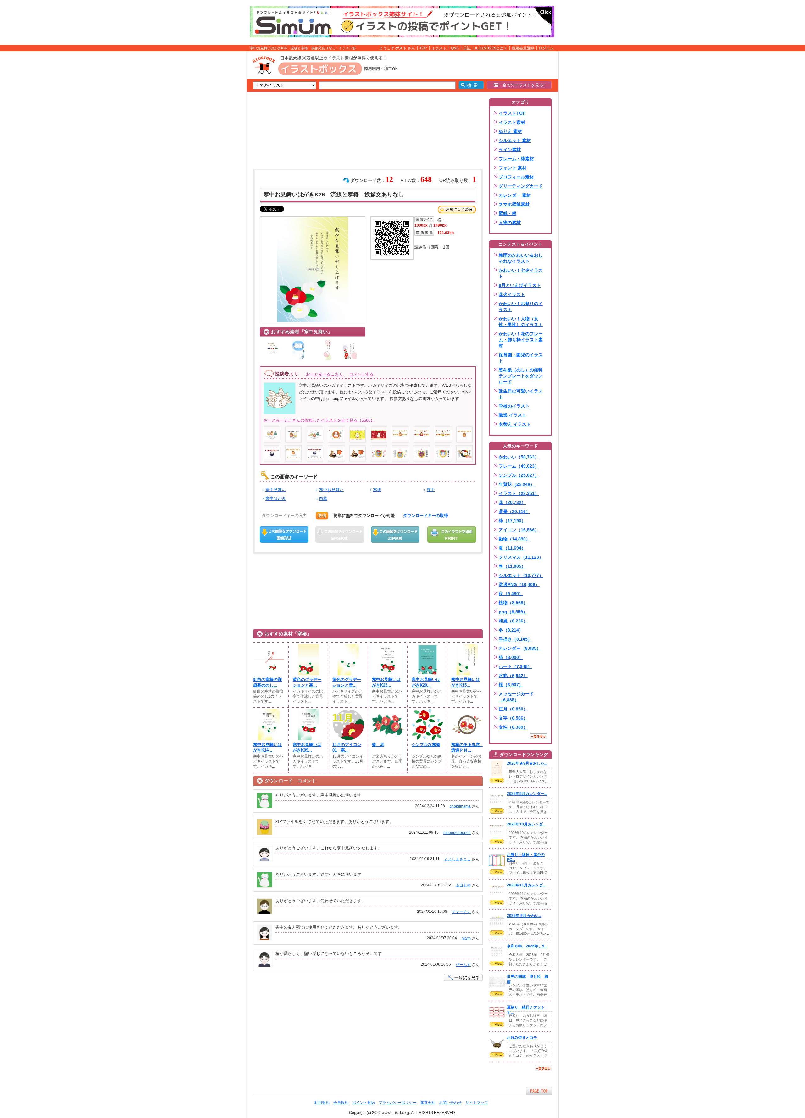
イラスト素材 (512, 122)
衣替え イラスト (515, 424)
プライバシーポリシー (397, 1102)
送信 (322, 515)
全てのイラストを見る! (521, 85)
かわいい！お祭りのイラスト (521, 306)
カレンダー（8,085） (520, 648)
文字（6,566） (513, 718)
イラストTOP (512, 113)
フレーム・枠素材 (516, 158)
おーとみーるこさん (324, 374)
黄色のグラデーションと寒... (307, 682)
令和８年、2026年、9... (527, 946)
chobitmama (460, 806)
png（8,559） (513, 611)
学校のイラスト (514, 405)
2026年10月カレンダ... (526, 824)
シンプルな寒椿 (426, 744)
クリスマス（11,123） (521, 557)
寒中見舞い (275, 489)
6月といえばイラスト (520, 285)
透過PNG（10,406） (519, 584)
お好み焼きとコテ (522, 1037)
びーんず (463, 964)
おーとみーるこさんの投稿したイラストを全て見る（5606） (319, 420)
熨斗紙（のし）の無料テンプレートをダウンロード (521, 375)
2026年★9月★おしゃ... (527, 763)
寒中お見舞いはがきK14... (267, 747)
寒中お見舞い (331, 489)
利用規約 (322, 1102)
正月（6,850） (513, 708)
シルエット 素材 (515, 140)
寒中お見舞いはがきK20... (426, 682)
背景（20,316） (514, 511)
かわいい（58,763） (519, 456)
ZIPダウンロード (395, 534)
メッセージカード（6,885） (516, 696)
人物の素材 (510, 222)
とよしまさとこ (457, 859)
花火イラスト (512, 294)
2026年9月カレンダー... (527, 794)
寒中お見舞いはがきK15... (465, 682)
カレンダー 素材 (515, 195)
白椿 (323, 498)
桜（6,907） (511, 684)
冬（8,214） (511, 630)
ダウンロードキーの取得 (425, 515)
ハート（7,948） (515, 666)
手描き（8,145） (515, 639)
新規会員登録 (523, 48)
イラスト (439, 48)
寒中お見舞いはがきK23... (386, 682)
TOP (423, 48)
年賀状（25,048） (517, 484)
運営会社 (427, 1102)
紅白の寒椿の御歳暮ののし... (267, 682)
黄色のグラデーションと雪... (346, 682)
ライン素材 (510, 149)
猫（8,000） (511, 657)
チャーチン (461, 912)
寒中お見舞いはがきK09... (307, 747)
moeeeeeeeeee (457, 832)
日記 (467, 48)
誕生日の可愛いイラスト (521, 393)
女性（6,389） (513, 727)
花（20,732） (512, 502)
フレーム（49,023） (519, 466)
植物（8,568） (513, 602)
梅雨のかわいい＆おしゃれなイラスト (521, 258)
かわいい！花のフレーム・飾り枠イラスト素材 (521, 339)
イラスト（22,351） (519, 493)
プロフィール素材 (516, 176)
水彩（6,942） (513, 675)
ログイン (546, 48)
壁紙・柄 (507, 213)
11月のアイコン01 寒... (346, 747)
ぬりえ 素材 (510, 131)
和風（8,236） (513, 620)
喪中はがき (275, 498)
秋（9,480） (511, 593)
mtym (466, 938)
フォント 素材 (512, 167)
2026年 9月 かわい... (524, 915)
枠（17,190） (512, 520)
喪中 (431, 489)
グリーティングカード (521, 186)
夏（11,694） (512, 548)
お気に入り (457, 209)
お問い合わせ (450, 1102)
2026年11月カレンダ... (526, 885)
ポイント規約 (363, 1102)
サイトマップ (476, 1102)
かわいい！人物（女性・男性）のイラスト (521, 321)
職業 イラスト (512, 415)
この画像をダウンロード (284, 534)
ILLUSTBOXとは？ (491, 48)
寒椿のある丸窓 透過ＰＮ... (467, 747)
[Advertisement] (217, 148)
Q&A (455, 48)
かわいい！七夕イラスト (521, 273)
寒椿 (377, 489)
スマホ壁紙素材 (514, 204)
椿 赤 (378, 744)
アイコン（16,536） (519, 529)
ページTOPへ (539, 1091)
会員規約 (340, 1102)
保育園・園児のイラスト (521, 357)
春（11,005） (512, 566)
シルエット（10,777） (521, 575)
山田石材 (463, 885)
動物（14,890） (514, 538)
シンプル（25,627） (519, 475)
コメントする (361, 374)
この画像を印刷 (451, 534)
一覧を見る (538, 736)
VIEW (497, 780)
